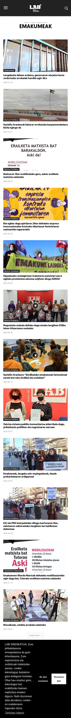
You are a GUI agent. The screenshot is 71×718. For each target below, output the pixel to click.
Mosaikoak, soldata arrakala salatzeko (24, 625)
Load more (34, 635)
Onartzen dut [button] (59, 679)
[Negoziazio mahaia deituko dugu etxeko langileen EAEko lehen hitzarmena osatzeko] (35, 306)
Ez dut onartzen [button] (43, 679)
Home (26, 22)
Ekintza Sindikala (11, 271)
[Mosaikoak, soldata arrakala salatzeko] (35, 605)
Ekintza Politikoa (11, 120)
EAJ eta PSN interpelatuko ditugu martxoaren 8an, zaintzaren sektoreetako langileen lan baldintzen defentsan (30, 526)
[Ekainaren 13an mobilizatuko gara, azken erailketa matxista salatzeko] (35, 154)
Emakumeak (9, 70)
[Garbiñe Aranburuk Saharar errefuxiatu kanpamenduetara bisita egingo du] (35, 105)
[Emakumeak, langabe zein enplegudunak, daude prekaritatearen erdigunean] (35, 454)
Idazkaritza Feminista (13, 571)
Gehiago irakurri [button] (14, 712)
